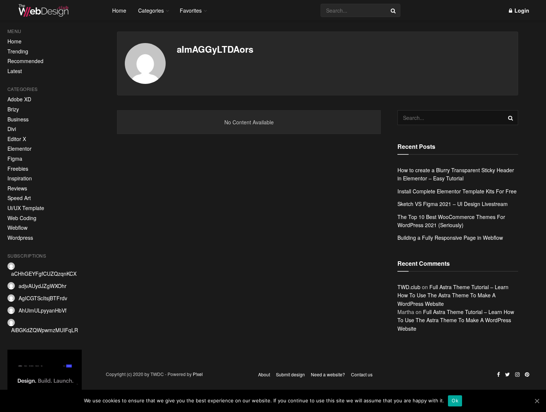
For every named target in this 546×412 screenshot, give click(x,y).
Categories (151, 10)
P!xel (198, 374)
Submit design (290, 374)
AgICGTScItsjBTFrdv (43, 298)
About (264, 374)
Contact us (362, 374)
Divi (11, 129)
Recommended (25, 61)
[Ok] (536, 401)
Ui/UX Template (25, 208)
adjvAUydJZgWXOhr (42, 286)
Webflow (17, 227)
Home (14, 41)
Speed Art (19, 198)
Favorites (191, 10)
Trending (17, 51)
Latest (14, 71)
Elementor (19, 148)
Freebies (17, 168)
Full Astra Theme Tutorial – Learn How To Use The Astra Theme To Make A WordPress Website (452, 295)
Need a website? (328, 374)
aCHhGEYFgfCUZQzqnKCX (44, 273)
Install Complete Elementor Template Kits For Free (457, 191)
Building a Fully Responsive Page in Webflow (450, 237)
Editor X (16, 139)
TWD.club (408, 287)
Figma (14, 158)
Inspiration (19, 178)
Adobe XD (19, 99)
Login (521, 10)
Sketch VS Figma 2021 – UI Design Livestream (452, 203)
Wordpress (20, 237)
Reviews (17, 188)
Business (18, 119)
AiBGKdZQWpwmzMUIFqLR (44, 330)
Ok (455, 400)
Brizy (13, 109)
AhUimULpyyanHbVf (42, 310)
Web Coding (21, 218)
